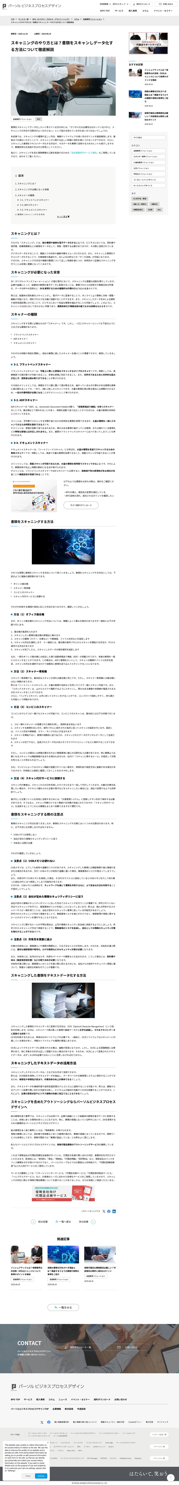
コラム (145, 10)
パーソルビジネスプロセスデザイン (83, 1433)
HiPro (80, 1450)
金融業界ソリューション (92, 19)
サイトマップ (162, 1422)
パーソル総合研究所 (60, 1436)
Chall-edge (109, 1442)
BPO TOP (105, 10)
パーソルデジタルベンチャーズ (39, 1436)
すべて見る (138, 137)
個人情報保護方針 (61, 1422)
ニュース (63, 1399)
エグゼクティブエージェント (64, 1446)
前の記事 (43, 1221)
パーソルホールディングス (37, 1433)
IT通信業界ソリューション (144, 162)
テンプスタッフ (51, 1442)
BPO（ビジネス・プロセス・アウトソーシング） (51, 19)
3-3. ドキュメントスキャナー (33, 209)
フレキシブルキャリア (94, 1442)
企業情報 (57, 1408)
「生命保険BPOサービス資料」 (84, 152)
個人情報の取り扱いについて (85, 1422)
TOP (12, 19)
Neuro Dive (71, 1450)
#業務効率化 (138, 209)
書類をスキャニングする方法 (31, 214)
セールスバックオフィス (143, 185)
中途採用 (81, 1408)
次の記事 (83, 1221)
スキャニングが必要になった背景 (33, 189)
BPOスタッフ (119, 4)
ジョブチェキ (65, 1442)
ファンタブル (78, 1442)
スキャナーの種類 (25, 195)
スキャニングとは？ (26, 183)
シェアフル (50, 1450)
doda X (111, 1446)
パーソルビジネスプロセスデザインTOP (30, 1408)
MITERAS (104, 1458)
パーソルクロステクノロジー (109, 1433)
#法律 (150, 209)
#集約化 (154, 204)
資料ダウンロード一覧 (80, 1347)
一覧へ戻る (65, 1221)
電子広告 (149, 1422)
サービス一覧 (23, 19)
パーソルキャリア (129, 1433)
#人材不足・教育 (139, 198)
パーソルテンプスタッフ (58, 1433)
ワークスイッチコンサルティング (72, 1458)
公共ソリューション (141, 168)
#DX (38, 119)
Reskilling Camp (125, 1458)
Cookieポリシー (135, 1422)
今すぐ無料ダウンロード (81, 505)
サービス (119, 10)
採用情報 (104, 4)
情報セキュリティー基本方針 (112, 1422)
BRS (78, 1446)
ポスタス (113, 1458)
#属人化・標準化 (139, 204)
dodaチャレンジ (99, 1446)
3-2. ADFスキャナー (29, 204)
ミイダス (87, 1446)
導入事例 (133, 10)
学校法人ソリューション (143, 174)
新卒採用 (69, 1408)
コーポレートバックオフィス (145, 179)
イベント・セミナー (163, 10)
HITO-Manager (92, 1458)
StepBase (138, 1458)
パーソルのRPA (51, 1458)
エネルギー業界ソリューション (145, 156)
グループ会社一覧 (160, 1434)
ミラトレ (61, 1450)
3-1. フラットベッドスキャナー (34, 199)
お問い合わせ (131, 1347)
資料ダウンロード (102, 1399)
